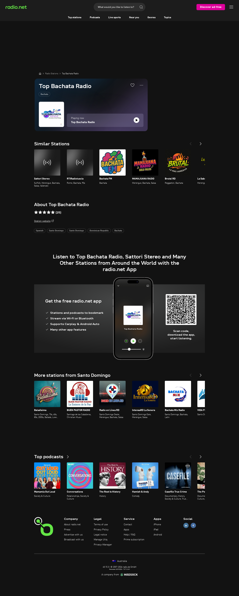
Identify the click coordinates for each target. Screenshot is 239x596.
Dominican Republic (99, 231)
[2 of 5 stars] (40, 212)
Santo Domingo (56, 231)
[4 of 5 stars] (49, 212)
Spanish (39, 231)
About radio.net (72, 524)
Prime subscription (134, 539)
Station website (42, 221)
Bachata (44, 94)
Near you (134, 17)
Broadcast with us (74, 539)
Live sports (114, 17)
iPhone (157, 524)
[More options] (141, 85)
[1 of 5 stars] (36, 212)
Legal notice (100, 534)
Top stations (74, 17)
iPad (156, 529)
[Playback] (136, 120)
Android (158, 534)
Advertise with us (73, 534)
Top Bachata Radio (83, 122)
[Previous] (190, 142)
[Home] (40, 73)
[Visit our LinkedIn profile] (186, 525)
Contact (128, 524)
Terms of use (101, 524)
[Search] (141, 7)
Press (67, 529)
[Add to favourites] (132, 85)
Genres (151, 17)
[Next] (200, 142)
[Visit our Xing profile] (193, 525)
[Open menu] (231, 7)
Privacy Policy (101, 529)
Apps (126, 529)
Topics (167, 17)
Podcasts (95, 17)
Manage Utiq (100, 539)
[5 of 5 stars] (53, 212)
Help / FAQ (129, 534)
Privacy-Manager (103, 544)
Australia (122, 561)
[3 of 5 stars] (44, 212)
